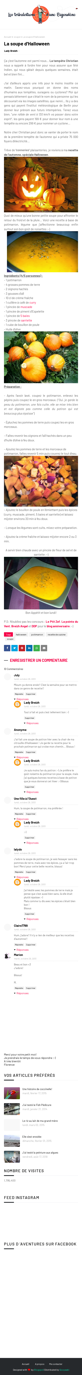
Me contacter (55, 1363)
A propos (39, 1363)
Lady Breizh (11, 50)
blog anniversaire (58, 626)
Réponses (23, 699)
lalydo (18, 849)
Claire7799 (21, 925)
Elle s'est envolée (31, 1136)
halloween (21, 634)
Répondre (19, 694)
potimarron (37, 634)
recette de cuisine (56, 634)
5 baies (25, 316)
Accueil (7, 36)
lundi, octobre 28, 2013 (25, 679)
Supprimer (30, 694)
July (17, 675)
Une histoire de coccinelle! (37, 1089)
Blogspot (39, 1369)
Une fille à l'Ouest (25, 798)
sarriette (26, 320)
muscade (26, 307)
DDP (34, 626)
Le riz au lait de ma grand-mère (40, 1120)
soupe (17, 36)
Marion (18, 954)
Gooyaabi (64, 1369)
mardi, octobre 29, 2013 (25, 958)
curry (32, 302)
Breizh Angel (19, 626)
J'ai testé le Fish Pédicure (36, 1105)
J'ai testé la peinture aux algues (40, 1152)
